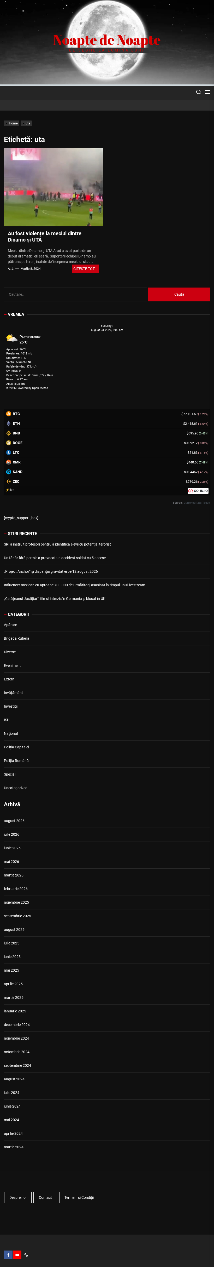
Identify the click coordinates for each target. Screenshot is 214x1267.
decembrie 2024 (17, 1025)
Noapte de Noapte (107, 39)
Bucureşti (107, 326)
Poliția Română (16, 761)
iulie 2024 (11, 1093)
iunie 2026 (12, 848)
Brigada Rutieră (16, 638)
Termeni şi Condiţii (79, 1197)
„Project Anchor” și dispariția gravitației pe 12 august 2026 (51, 571)
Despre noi (17, 1197)
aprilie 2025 (13, 984)
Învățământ (13, 693)
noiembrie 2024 (16, 1038)
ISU (6, 720)
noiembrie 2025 (16, 902)
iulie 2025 (11, 943)
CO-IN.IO (201, 491)
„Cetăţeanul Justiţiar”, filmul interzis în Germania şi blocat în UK (54, 599)
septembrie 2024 (17, 1065)
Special (9, 774)
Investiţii (10, 706)
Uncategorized (15, 788)
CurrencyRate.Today (197, 502)
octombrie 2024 (16, 1052)
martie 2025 (13, 997)
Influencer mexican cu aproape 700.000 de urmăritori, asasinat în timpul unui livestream (74, 585)
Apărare (10, 625)
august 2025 (14, 929)
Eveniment (12, 665)
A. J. (11, 269)
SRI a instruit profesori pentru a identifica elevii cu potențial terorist (57, 544)
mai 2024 (11, 1120)
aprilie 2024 (13, 1133)
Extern (9, 679)
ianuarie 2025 (15, 1011)
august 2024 (14, 1079)
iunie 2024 (12, 1106)
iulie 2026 (11, 834)
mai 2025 (11, 970)
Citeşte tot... (85, 269)
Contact (45, 1197)
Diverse (10, 652)
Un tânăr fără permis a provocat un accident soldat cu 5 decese (55, 558)
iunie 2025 (12, 957)
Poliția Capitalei (16, 747)
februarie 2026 (16, 889)
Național (11, 733)
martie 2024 (13, 1147)
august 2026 (14, 821)
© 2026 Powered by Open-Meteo (27, 388)
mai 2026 (11, 861)
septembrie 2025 (17, 916)
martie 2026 (13, 875)
